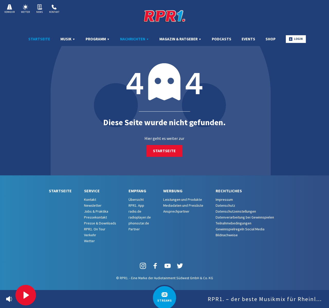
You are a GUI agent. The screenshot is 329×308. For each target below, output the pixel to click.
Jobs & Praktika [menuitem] (96, 211)
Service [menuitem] (92, 190)
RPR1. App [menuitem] (136, 205)
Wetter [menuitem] (89, 241)
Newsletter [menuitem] (93, 205)
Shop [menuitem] (271, 39)
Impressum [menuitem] (224, 199)
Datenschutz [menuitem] (225, 205)
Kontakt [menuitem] (90, 199)
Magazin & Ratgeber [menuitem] (178, 39)
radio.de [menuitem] (135, 211)
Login (298, 39)
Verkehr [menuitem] (90, 235)
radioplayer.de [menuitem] (140, 217)
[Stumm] (9, 299)
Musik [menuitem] (66, 39)
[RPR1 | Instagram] (143, 265)
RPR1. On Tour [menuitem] (94, 229)
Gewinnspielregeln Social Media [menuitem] (240, 229)
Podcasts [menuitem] (221, 39)
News (39, 12)
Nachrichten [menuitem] (133, 39)
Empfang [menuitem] (137, 190)
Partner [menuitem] (134, 229)
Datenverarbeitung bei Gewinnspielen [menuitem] (245, 217)
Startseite (164, 150)
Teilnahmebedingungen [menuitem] (233, 223)
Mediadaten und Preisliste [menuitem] (183, 205)
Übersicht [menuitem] (136, 199)
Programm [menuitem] (96, 39)
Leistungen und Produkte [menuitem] (182, 199)
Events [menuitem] (248, 39)
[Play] (25, 295)
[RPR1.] (164, 16)
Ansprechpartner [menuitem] (176, 211)
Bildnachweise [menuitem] (227, 235)
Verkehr (9, 12)
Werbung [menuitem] (172, 190)
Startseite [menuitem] (39, 39)
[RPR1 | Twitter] (180, 265)
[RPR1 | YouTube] (167, 265)
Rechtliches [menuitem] (229, 190)
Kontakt (54, 12)
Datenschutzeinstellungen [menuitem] (236, 211)
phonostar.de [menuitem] (139, 223)
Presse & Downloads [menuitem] (100, 223)
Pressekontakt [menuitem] (95, 217)
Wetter (25, 12)
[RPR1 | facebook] (155, 265)
